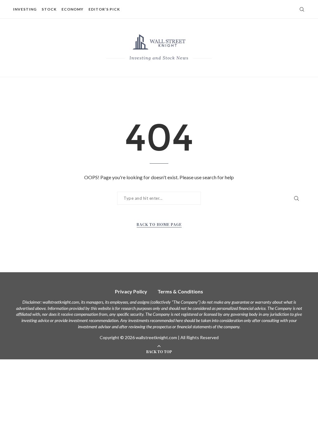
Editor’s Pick (104, 9)
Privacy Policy (131, 291)
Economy (72, 9)
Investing (25, 9)
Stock (49, 9)
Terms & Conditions (180, 291)
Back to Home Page (159, 224)
